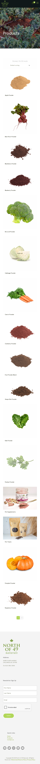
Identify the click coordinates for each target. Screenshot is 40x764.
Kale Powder (8, 440)
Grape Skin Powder (11, 399)
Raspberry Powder (10, 608)
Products (9, 738)
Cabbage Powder (10, 273)
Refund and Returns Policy (19, 760)
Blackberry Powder (10, 164)
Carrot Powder (9, 314)
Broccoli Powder (10, 232)
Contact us (10, 740)
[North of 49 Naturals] (4, 2)
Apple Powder (9, 95)
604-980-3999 (10, 665)
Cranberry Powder (10, 344)
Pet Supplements (10, 512)
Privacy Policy (31, 760)
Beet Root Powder (10, 136)
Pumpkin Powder (10, 583)
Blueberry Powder (10, 190)
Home (9, 736)
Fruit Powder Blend (10, 375)
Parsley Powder (9, 482)
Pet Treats (8, 542)
